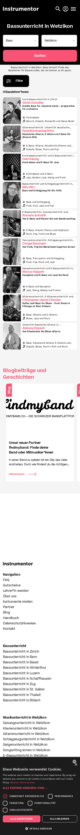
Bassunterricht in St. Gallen (24, 689)
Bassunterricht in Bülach (21, 700)
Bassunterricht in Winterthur (24, 667)
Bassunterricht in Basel (20, 662)
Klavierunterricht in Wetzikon (25, 728)
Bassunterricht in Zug (19, 684)
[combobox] (20, 41)
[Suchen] (58, 9)
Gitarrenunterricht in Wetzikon (26, 734)
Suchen (40, 55)
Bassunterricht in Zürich (21, 651)
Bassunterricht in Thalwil (22, 695)
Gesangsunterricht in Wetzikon (26, 723)
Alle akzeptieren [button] (21, 818)
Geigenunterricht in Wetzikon (25, 744)
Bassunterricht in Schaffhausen (27, 678)
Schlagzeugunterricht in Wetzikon (29, 739)
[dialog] (40, 796)
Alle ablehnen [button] (59, 818)
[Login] (66, 9)
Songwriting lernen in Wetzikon (26, 750)
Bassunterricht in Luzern (21, 673)
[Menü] (73, 9)
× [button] (75, 764)
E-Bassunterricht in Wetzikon (25, 755)
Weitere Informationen (22, 782)
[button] (40, 788)
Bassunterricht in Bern (20, 657)
